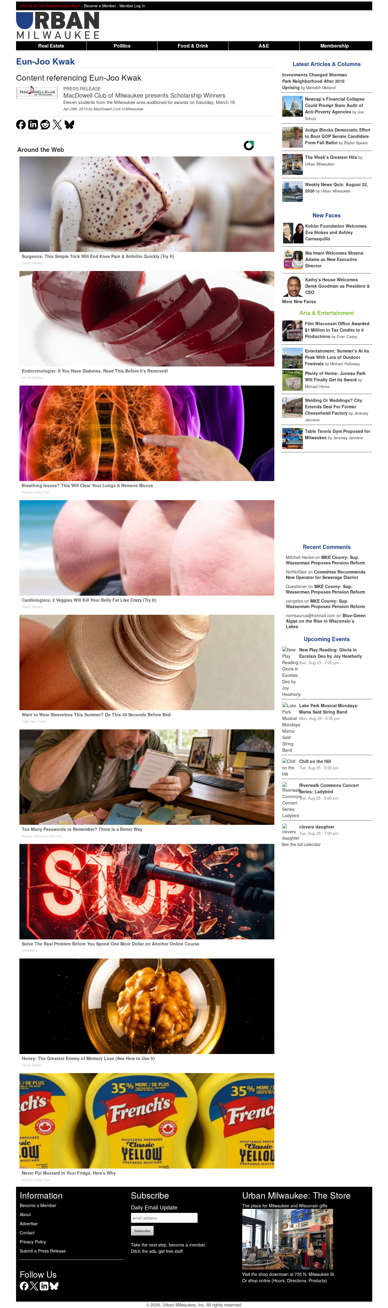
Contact (27, 1232)
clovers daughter (316, 827)
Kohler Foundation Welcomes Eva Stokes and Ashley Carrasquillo (336, 232)
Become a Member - (101, 5)
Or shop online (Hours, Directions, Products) (284, 1280)
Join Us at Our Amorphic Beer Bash (50, 5)
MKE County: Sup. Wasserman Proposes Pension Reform (325, 560)
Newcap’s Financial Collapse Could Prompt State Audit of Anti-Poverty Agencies (335, 105)
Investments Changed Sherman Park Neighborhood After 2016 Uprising (314, 81)
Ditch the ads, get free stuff (156, 1251)
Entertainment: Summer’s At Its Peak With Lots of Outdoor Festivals (337, 357)
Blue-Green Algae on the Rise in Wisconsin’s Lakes (326, 620)
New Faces (327, 215)
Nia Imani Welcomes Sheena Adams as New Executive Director (334, 259)
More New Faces (299, 301)
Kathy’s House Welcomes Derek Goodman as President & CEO (337, 285)
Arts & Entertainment (326, 313)
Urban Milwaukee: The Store (296, 1195)
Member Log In (132, 5)
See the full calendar (301, 844)
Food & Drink (193, 45)
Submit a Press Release (43, 1251)
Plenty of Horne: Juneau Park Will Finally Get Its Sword (335, 376)
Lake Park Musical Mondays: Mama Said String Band (329, 708)
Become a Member (38, 1205)
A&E (264, 45)
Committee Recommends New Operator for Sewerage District (326, 574)
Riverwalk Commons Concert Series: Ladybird (329, 788)
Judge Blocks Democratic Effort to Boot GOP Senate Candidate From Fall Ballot (337, 136)
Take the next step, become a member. (168, 1245)
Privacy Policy (33, 1242)
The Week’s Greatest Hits (331, 157)
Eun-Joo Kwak (45, 61)
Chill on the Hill (315, 761)
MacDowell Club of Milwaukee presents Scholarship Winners (144, 95)
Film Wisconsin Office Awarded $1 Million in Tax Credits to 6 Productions (337, 329)
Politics (122, 45)
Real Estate (51, 45)
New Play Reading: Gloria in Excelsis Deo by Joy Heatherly (330, 653)
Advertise (29, 1223)
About (25, 1214)
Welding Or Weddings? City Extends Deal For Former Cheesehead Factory (333, 406)
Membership (334, 45)
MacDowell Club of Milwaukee (118, 108)
